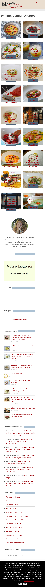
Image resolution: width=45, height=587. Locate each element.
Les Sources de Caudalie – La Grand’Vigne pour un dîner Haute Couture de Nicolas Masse (21, 337)
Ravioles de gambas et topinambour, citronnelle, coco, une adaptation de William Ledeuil (33, 162)
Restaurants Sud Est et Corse (16, 520)
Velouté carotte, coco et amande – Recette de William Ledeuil (33, 52)
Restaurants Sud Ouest (14, 512)
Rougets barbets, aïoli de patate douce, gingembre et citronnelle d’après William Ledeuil (11, 183)
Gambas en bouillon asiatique (33, 180)
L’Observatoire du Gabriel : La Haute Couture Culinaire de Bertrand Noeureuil (20, 484)
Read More (11, 38)
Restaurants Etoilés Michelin (15, 539)
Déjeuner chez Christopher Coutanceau (23, 408)
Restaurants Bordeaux (13, 497)
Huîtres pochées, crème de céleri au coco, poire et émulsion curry (19, 441)
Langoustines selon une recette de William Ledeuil (33, 138)
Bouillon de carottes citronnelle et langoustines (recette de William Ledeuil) (11, 161)
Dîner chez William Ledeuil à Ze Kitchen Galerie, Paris (11, 202)
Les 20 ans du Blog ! (17, 374)
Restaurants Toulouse (13, 501)
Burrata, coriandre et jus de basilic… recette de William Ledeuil (11, 117)
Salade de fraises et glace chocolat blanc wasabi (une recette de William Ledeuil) (11, 139)
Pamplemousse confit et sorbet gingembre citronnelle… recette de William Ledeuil (11, 97)
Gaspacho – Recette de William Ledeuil (33, 94)
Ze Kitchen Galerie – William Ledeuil (33, 29)
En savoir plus (29, 581)
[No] (42, 574)
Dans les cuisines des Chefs (15, 543)
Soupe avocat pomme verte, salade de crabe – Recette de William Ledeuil (11, 74)
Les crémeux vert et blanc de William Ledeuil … (33, 201)
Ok (20, 583)
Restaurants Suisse (12, 531)
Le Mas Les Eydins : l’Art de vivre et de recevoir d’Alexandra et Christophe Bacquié (22, 356)
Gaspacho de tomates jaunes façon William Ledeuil (11, 30)
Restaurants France (13, 508)
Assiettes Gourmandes (19, 319)
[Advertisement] (21, 298)
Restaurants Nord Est (13, 524)
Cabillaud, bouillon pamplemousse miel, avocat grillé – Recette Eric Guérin (20, 433)
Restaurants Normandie (14, 527)
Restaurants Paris (12, 505)
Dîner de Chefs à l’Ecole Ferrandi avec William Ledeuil (33, 73)
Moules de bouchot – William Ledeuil (11, 51)
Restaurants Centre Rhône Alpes (17, 516)
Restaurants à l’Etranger (14, 535)
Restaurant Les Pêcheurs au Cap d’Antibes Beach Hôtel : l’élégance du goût (22, 399)
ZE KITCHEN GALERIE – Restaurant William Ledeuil (33, 116)
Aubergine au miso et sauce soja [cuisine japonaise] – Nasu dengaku (20, 469)
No (25, 583)
